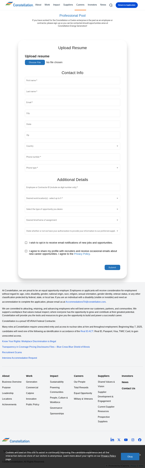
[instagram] (133, 440)
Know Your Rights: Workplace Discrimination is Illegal (29, 341)
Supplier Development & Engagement (105, 396)
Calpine (30, 393)
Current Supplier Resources (106, 409)
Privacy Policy (82, 253)
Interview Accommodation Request (19, 358)
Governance (56, 408)
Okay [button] (130, 456)
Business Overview (12, 382)
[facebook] (140, 440)
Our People (79, 382)
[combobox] (72, 146)
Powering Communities (56, 389)
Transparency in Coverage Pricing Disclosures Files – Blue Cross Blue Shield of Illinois (46, 347)
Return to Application (126, 5)
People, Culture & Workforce (59, 399)
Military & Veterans (83, 399)
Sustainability (57, 382)
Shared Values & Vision (106, 384)
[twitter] (119, 440)
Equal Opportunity (83, 393)
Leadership (7, 393)
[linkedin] (112, 440)
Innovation (31, 399)
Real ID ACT (87, 331)
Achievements (9, 404)
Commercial (32, 387)
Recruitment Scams (12, 352)
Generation (31, 382)
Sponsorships (57, 413)
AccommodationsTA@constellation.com (86, 302)
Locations (7, 399)
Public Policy (32, 404)
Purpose (6, 387)
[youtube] (126, 440)
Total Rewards (81, 387)
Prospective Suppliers (104, 419)
